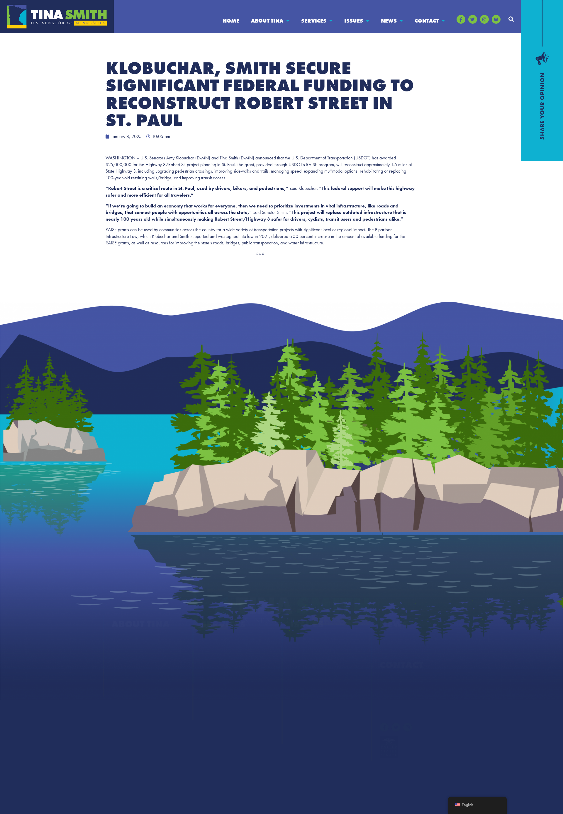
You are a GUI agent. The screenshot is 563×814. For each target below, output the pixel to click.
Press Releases (394, 641)
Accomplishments (130, 653)
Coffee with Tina (218, 664)
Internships (212, 688)
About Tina (267, 21)
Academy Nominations (225, 653)
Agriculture (302, 641)
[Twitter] (472, 19)
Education (301, 653)
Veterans (299, 735)
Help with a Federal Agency (229, 641)
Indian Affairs (304, 700)
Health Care (302, 688)
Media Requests (396, 693)
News (389, 21)
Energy (297, 664)
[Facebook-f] (461, 19)
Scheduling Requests (222, 700)
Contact (427, 21)
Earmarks (121, 688)
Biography (122, 641)
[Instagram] (484, 19)
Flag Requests (215, 676)
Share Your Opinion (401, 682)
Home (231, 21)
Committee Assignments (137, 664)
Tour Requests (215, 711)
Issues (353, 21)
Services (313, 21)
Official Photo (125, 676)
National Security (308, 723)
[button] (511, 19)
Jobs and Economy (310, 711)
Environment (304, 676)
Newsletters (391, 653)
